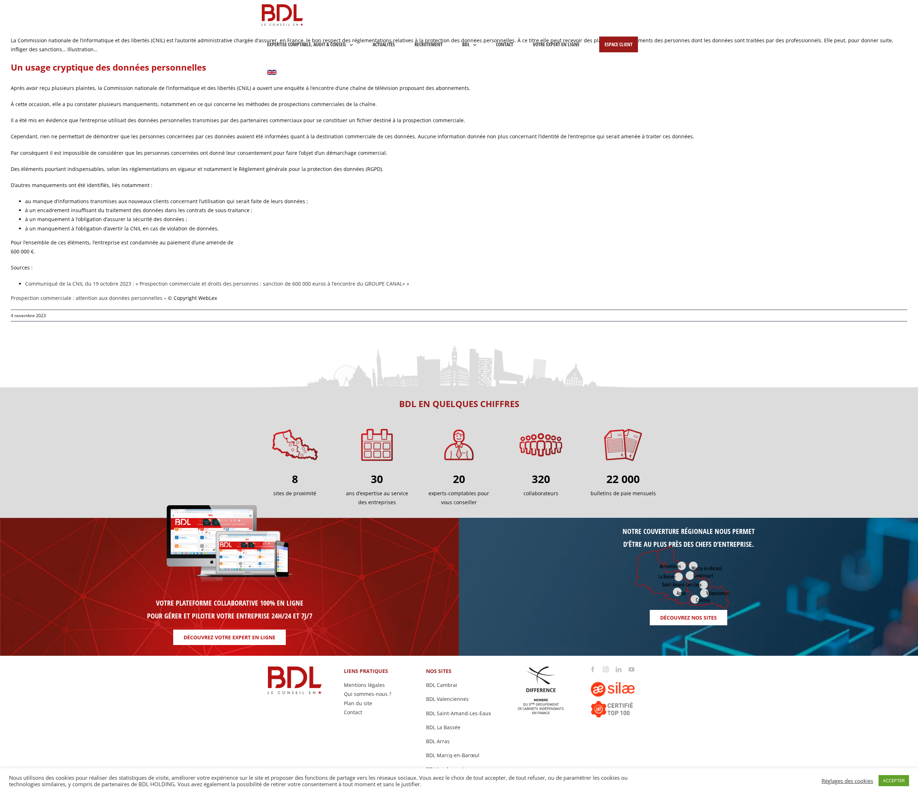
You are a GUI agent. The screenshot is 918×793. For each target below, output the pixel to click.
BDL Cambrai (441, 685)
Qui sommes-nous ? (367, 694)
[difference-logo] (541, 668)
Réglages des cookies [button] (847, 781)
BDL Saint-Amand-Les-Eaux (458, 713)
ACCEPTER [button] (894, 780)
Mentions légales (364, 685)
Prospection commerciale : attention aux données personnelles (86, 298)
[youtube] (631, 669)
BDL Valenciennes (447, 699)
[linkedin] (618, 669)
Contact (353, 712)
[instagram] (606, 669)
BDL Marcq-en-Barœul (452, 755)
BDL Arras (438, 741)
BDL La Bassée (443, 727)
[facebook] (593, 669)
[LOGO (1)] (623, 674)
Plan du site (358, 703)
